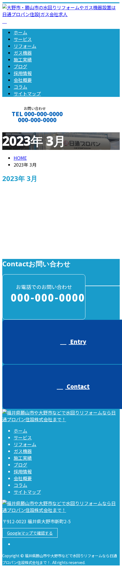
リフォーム (25, 45)
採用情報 (23, 73)
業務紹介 (64, 249)
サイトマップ (27, 93)
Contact (22, 127)
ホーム (20, 32)
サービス (23, 39)
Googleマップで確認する (30, 533)
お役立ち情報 (38, 249)
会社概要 (23, 79)
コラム (20, 86)
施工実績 (23, 59)
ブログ (20, 66)
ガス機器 (23, 52)
